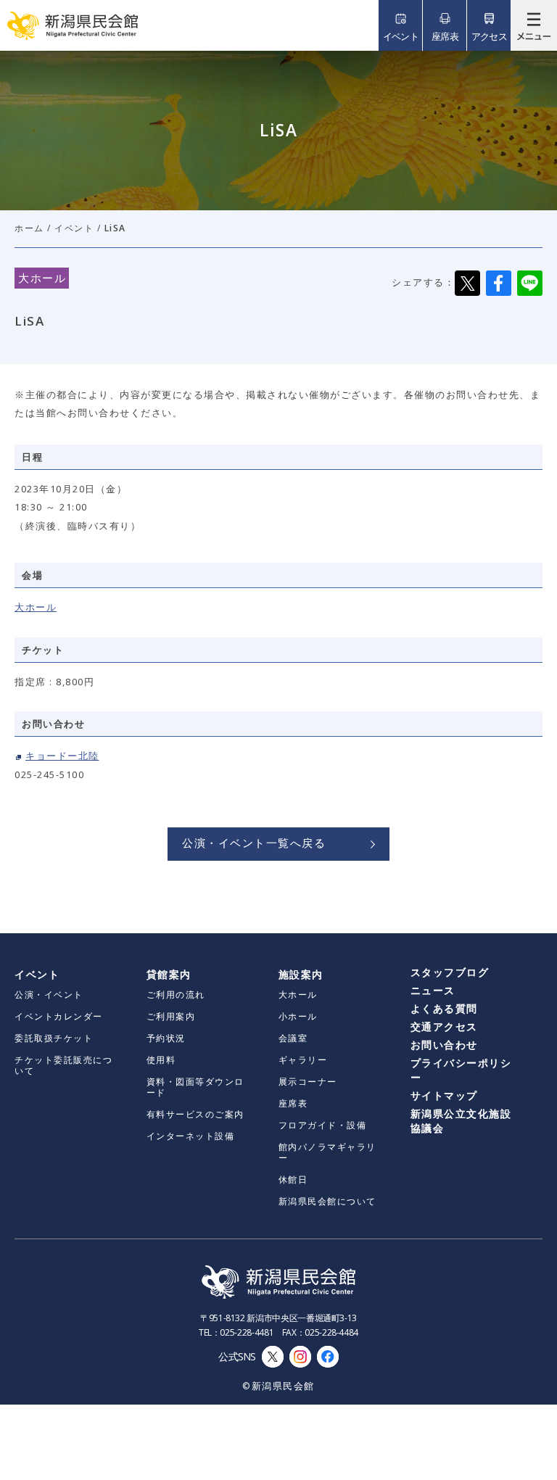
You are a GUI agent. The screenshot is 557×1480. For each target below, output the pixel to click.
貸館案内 (169, 974)
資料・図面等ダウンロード (195, 1087)
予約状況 (166, 1038)
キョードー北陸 (62, 755)
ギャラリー (303, 1060)
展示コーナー (307, 1081)
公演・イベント (49, 994)
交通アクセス (444, 1026)
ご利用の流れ (176, 994)
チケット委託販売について (63, 1065)
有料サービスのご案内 (195, 1114)
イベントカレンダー (59, 1016)
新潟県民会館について (327, 1201)
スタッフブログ (450, 972)
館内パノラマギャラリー (327, 1152)
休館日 (293, 1179)
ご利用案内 (171, 1016)
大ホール (36, 606)
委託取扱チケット (54, 1038)
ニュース (432, 990)
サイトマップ (444, 1095)
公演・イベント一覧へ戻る (254, 842)
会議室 (293, 1038)
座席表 (293, 1103)
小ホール (298, 1016)
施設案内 (300, 974)
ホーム (29, 228)
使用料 (161, 1060)
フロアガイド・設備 (322, 1125)
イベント (74, 228)
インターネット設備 (191, 1136)
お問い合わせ (444, 1044)
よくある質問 (444, 1008)
